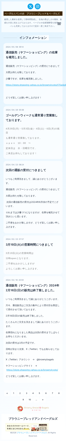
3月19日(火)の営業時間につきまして (29, 244)
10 (30, 399)
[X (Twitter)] (30, 6)
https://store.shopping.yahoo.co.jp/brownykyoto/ (32, 369)
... (36, 399)
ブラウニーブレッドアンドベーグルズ (33, 418)
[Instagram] (38, 6)
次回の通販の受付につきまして (26, 170)
